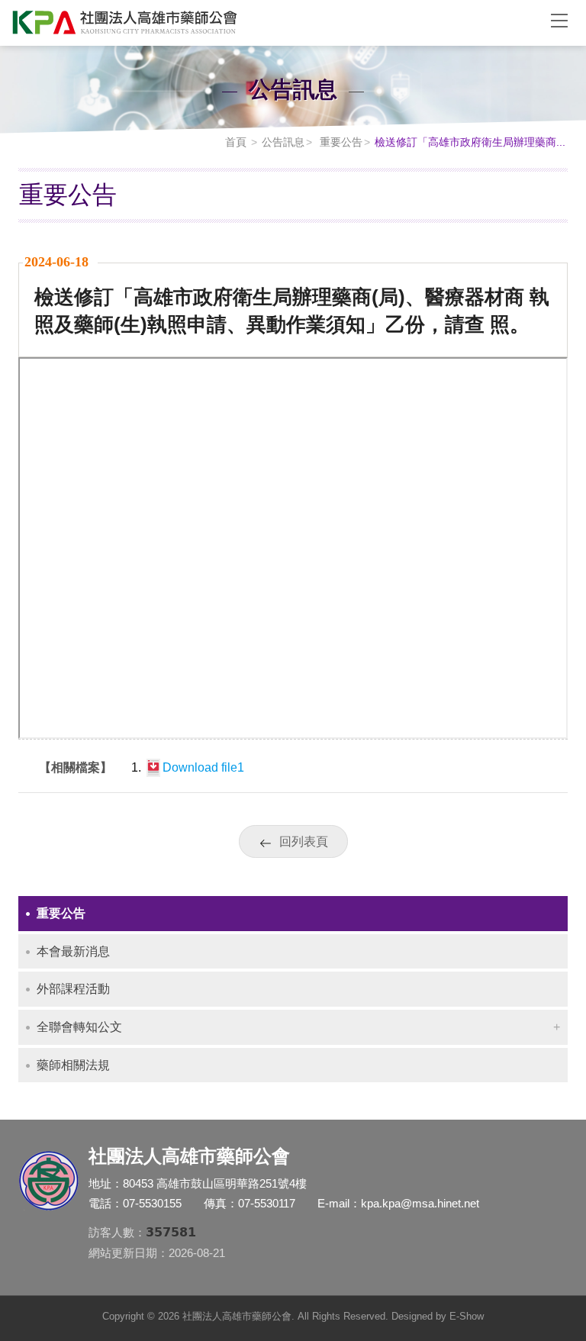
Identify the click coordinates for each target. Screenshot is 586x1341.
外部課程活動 (73, 988)
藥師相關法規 (73, 1065)
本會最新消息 (73, 951)
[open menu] (559, 20)
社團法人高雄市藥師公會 (270, 23)
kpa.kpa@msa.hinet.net (420, 1203)
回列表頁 (303, 841)
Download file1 (203, 767)
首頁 (235, 142)
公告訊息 (283, 142)
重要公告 (339, 142)
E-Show (466, 1316)
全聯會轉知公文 (79, 1026)
